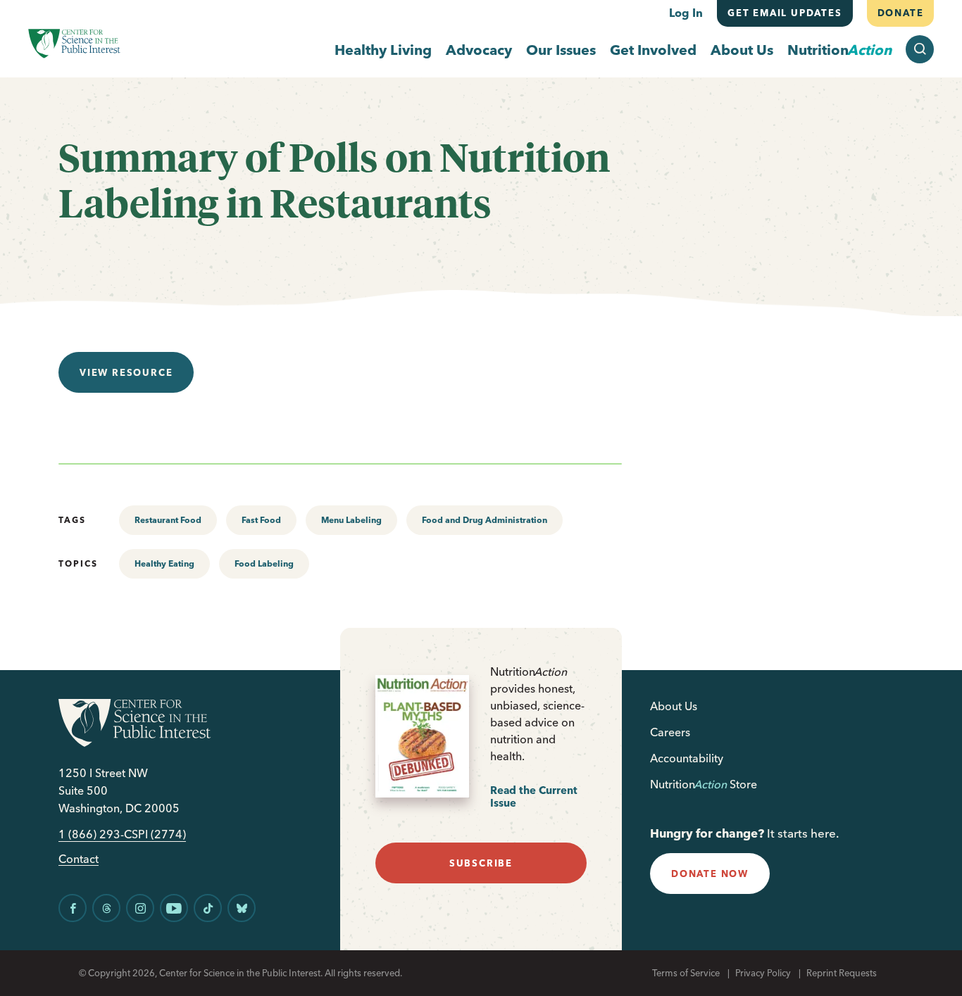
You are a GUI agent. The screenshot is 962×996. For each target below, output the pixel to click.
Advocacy (479, 50)
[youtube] (174, 908)
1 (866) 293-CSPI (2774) (122, 834)
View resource (126, 372)
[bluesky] (241, 908)
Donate (900, 12)
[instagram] (140, 908)
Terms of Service (686, 972)
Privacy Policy (763, 972)
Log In (686, 13)
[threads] (106, 908)
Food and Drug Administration (484, 520)
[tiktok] (208, 908)
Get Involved (653, 50)
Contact (78, 859)
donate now (710, 873)
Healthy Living (383, 50)
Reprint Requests (841, 972)
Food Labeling (264, 563)
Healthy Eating (164, 563)
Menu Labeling (351, 520)
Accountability (686, 758)
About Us (742, 50)
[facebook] (72, 908)
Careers (670, 732)
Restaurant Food (168, 520)
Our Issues (561, 50)
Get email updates (784, 12)
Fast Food (261, 520)
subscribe (481, 863)
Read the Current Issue (533, 796)
